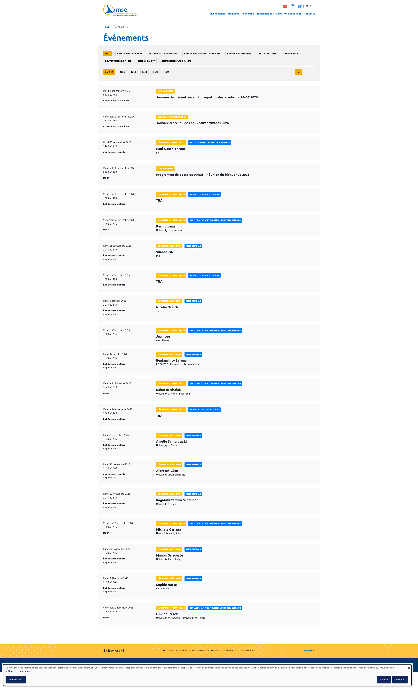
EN (312, 6)
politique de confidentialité (19, 671)
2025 (133, 72)
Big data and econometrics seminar (210, 142)
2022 (166, 72)
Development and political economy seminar (215, 220)
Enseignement (265, 13)
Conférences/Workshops (176, 60)
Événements (217, 13)
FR (307, 6)
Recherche (247, 13)
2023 (155, 72)
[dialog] (207, 675)
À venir (109, 72)
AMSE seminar (193, 245)
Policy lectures (267, 53)
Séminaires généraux (129, 53)
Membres (233, 13)
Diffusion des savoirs (288, 13)
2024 (144, 72)
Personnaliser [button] (15, 679)
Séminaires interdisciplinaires (202, 53)
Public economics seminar (204, 194)
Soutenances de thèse (118, 60)
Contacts (309, 13)
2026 (122, 72)
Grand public (290, 53)
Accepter (400, 679)
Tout (108, 53)
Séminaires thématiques (163, 53)
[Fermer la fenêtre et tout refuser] (409, 666)
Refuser (384, 679)
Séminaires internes (239, 53)
